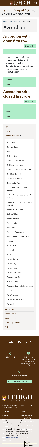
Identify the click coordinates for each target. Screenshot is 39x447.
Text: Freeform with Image (17, 299)
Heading (10, 241)
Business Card (12, 147)
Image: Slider (12, 268)
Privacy (4, 407)
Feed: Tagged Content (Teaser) (19, 236)
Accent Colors (14, 313)
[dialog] (19, 433)
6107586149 (10, 357)
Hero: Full (10, 250)
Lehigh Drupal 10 (15, 10)
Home (5, 21)
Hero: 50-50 (11, 245)
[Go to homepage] (19, 398)
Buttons (10, 151)
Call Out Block (12, 156)
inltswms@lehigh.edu (19, 373)
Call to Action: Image (15, 165)
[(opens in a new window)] (20, 3)
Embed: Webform (13, 218)
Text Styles (12, 309)
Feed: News (11, 227)
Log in (19, 389)
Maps (3, 419)
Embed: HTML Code (15, 209)
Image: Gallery (12, 259)
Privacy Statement (11, 437)
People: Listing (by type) (16, 281)
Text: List (10, 304)
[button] (35, 3)
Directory (5, 415)
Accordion (11, 142)
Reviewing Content (16, 322)
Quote (9, 290)
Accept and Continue (27, 444)
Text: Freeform (12, 295)
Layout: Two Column (15, 272)
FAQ (10, 327)
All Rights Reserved (26, 405)
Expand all (29, 46)
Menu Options (14, 318)
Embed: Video (12, 214)
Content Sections (15, 21)
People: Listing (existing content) (20, 286)
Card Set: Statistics (14, 178)
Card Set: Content (14, 174)
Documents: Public (14, 183)
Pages (7, 131)
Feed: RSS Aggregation (16, 232)
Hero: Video (11, 254)
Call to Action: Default (15, 160)
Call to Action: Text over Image (19, 169)
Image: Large (12, 263)
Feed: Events (12, 223)
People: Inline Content (15, 277)
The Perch (5, 412)
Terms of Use (12, 407)
